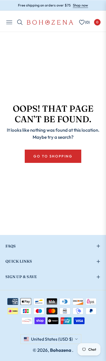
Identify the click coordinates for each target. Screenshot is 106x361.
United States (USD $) (52, 339)
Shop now (80, 5)
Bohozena (61, 350)
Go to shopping (52, 156)
